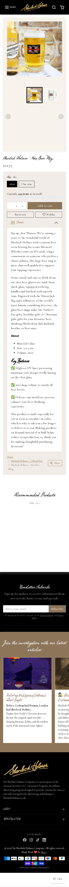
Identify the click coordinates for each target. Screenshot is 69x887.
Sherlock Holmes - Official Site (27, 461)
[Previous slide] (5, 535)
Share (57, 463)
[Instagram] (31, 839)
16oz (12, 184)
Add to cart (45, 206)
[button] (10, 7)
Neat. (44, 852)
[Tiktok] (37, 839)
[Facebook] (24, 839)
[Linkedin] (44, 839)
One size (26, 184)
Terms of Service (46, 615)
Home (10, 457)
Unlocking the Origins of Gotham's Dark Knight (26, 697)
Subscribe (57, 609)
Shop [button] (6, 809)
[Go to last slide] (13, 52)
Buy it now (20, 214)
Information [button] (11, 819)
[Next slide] (56, 52)
